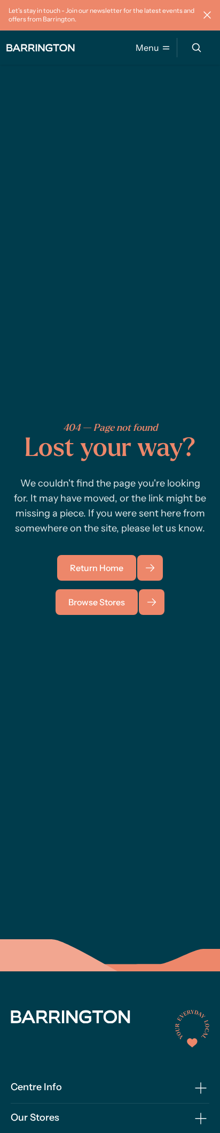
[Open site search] (196, 47)
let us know (177, 528)
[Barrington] (40, 48)
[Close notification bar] (207, 15)
